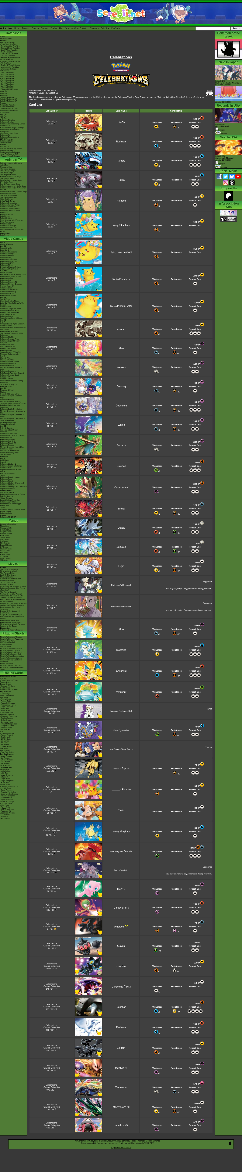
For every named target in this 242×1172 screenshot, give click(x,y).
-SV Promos (5, 758)
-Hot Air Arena (5, 788)
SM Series (4, 560)
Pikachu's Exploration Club (10, 654)
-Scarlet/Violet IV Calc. (9, 109)
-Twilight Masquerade (8, 724)
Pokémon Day (5, 135)
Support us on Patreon (121, 1147)
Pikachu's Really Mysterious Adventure (11, 661)
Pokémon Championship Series (12, 124)
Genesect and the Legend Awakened (10, 608)
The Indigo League (7, 169)
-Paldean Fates (6, 728)
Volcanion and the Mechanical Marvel (12, 618)
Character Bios (6, 167)
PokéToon (4, 212)
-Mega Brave (5, 779)
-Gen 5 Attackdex (7, 80)
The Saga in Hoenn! (8, 175)
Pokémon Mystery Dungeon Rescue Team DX (11, 285)
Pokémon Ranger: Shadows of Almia (12, 416)
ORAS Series (5, 558)
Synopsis (221, 164)
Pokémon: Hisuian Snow (9, 209)
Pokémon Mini (5, 468)
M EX (121, 1107)
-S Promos (4, 817)
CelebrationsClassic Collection (51, 648)
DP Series (4, 547)
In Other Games (6, 496)
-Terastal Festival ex (8, 792)
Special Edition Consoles (10, 500)
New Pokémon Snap (8, 292)
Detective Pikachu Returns (10, 267)
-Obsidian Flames (7, 733)
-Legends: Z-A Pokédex (9, 67)
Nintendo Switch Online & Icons (12, 509)
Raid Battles (5, 688)
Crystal (3, 462)
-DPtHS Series (6, 747)
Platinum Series (6, 549)
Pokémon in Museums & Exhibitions (9, 130)
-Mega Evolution (6, 707)
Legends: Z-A (5, 250)
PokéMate (4, 456)
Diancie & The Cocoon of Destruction (10, 612)
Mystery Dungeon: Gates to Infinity (11, 368)
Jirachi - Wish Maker (8, 583)
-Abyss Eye (4, 769)
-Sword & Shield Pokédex (10, 58)
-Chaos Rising (5, 699)
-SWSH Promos (6, 760)
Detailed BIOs (5, 530)
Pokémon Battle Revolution (11, 409)
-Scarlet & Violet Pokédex (10, 65)
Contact (35, 28)
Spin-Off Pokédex (7, 97)
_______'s (121, 789)
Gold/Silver (4, 460)
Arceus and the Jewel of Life (11, 596)
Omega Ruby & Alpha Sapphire (12, 324)
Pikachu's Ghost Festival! (10, 650)
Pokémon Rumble (7, 400)
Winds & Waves (6, 244)
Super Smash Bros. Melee (10, 470)
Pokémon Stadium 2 (8, 464)
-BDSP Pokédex (6, 59)
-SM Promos (5, 762)
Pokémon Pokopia (7, 254)
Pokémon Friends (7, 256)
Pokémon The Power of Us (11, 622)
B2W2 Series (5, 555)
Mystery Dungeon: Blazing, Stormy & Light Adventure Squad (13, 402)
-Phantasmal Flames (8, 705)
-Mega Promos (6, 756)
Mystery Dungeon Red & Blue (12, 447)
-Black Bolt (4, 709)
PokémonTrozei (6, 449)
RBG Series (4, 536)
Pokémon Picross (7, 345)
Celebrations (51, 121)
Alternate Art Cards (7, 686)
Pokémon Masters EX (8, 261)
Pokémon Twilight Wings (10, 205)
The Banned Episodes (8, 197)
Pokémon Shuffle (7, 337)
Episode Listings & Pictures (11, 163)
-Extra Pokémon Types (9, 680)
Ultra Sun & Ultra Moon (9, 301)
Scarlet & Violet (6, 248)
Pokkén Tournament (8, 348)
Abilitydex (4, 95)
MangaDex (4, 526)
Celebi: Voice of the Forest (10, 579)
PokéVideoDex (6, 218)
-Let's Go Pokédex (7, 56)
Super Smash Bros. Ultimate (11, 318)
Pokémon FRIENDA (8, 517)
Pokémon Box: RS (7, 441)
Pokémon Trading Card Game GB (13, 487)
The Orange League (8, 171)
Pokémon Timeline (7, 120)
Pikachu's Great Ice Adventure (12, 656)
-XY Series (4, 743)
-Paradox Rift (5, 730)
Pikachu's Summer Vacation (11, 637)
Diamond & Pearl (6, 390)
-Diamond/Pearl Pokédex (10, 48)
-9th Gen (3, 114)
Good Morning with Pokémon (11, 220)
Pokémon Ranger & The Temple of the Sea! (12, 589)
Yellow (2, 475)
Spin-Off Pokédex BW (8, 101)
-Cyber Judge (5, 807)
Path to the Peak (6, 214)
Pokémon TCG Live (8, 295)
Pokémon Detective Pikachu (11, 630)
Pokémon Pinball (6, 481)
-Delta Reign (5, 694)
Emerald (3, 432)
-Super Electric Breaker (9, 794)
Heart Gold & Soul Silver (9, 394)
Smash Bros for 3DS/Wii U (10, 352)
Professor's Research (121, 585)
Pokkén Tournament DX (9, 312)
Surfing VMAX (121, 306)
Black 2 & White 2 (7, 360)
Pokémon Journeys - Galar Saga (13, 186)
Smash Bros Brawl (7, 424)
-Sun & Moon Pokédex (9, 54)
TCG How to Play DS (8, 384)
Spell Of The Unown (8, 575)
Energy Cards (5, 684)
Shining (121, 832)
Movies (13, 563)
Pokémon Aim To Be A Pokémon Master (13, 189)
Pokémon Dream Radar (9, 362)
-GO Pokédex (5, 63)
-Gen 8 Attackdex (7, 86)
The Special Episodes (8, 195)
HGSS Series (5, 551)
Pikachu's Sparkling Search (11, 658)
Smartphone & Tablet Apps (10, 504)
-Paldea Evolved (6, 735)
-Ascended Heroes (7, 703)
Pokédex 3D (5, 377)
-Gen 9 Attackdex (7, 88)
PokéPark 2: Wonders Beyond (12, 373)
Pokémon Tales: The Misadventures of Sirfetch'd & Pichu (11, 229)
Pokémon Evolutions (8, 207)
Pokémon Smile (6, 288)
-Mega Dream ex (6, 775)
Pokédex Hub (56, 28)
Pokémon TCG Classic (9, 690)
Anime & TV (13, 159)
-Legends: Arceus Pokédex (10, 61)
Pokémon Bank (6, 326)
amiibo (2, 508)
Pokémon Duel (6, 350)
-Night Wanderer (6, 800)
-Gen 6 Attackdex (7, 82)
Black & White (5, 358)
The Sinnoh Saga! (7, 178)
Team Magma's (121, 851)
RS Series (4, 541)
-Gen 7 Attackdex (7, 84)
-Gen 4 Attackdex (7, 78)
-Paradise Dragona (7, 796)
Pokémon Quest (6, 316)
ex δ (121, 908)
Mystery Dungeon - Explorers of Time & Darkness (12, 419)
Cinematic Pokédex (8, 105)
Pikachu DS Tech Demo (9, 451)
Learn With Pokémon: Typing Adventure (11, 382)
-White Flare (5, 711)
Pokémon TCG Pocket (9, 269)
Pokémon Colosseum (8, 434)
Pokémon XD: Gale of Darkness (13, 436)
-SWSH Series (6, 739)
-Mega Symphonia (7, 781)
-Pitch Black (5, 697)
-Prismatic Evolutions (8, 716)
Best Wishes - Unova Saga (11, 180)
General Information (8, 524)
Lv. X (121, 966)
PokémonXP (5, 126)
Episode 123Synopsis (222, 127)
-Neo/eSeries (5, 750)
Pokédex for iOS (6, 386)
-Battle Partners (6, 790)
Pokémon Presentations (9, 137)
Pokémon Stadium (7, 485)
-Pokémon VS (5, 811)
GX (121, 1125)
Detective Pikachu (7, 314)
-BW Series (4, 745)
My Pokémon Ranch (8, 422)
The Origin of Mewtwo (9, 569)
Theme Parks (5, 143)
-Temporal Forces (7, 726)
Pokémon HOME (6, 278)
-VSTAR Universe (7, 809)
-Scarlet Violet (5, 737)
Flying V (121, 225)
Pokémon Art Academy (9, 331)
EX (121, 1068)
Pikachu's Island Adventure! (11, 652)
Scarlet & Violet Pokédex (76, 28)
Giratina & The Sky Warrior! (11, 594)
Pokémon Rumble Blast (9, 375)
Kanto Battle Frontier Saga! (11, 176)
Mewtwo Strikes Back (8, 571)
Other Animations (7, 222)
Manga (13, 520)
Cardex (3, 103)
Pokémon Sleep (6, 265)
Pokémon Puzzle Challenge (11, 466)
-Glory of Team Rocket (9, 786)
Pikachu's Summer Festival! (11, 648)
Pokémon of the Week (9, 111)
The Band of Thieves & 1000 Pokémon (11, 334)
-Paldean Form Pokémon (10, 156)
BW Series (4, 553)
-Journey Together (7, 714)
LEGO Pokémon (6, 139)
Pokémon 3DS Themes (9, 502)
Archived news (6, 39)
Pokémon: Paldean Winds (10, 211)
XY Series (4, 556)
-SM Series (4, 741)
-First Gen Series (7, 752)
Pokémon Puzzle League (10, 477)
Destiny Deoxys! (6, 584)
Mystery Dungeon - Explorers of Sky (12, 412)
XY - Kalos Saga (6, 182)
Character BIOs (6, 528)
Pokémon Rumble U (8, 365)
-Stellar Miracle (6, 798)
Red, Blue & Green (7, 473)
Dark (121, 730)
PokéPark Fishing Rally (9, 453)
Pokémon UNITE (7, 263)
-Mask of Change (7, 801)
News (2, 37)
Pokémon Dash (6, 437)
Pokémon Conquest (8, 371)
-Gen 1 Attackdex (7, 73)
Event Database (6, 150)
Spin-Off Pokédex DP (8, 99)
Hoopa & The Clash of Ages (11, 615)
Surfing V (121, 279)
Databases (13, 33)
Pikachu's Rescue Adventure (11, 639)
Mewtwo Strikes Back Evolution (12, 624)
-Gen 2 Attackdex (7, 75)
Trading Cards (13, 672)
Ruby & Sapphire (6, 428)
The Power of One (7, 573)
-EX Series (4, 748)
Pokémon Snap (6, 479)
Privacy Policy (129, 1141)
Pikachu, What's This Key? (11, 665)
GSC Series (4, 539)
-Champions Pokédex (8, 69)
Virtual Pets (4, 506)
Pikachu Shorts (13, 633)
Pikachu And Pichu (7, 641)
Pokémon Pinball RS (8, 443)
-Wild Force (4, 805)
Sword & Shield (6, 273)
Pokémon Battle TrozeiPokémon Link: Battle (13, 329)
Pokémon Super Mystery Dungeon (10, 342)
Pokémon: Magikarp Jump (10, 309)
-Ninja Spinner (5, 771)
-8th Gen (3, 116)
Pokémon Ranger (7, 445)
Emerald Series (6, 545)
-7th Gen (3, 118)
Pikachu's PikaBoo (7, 643)
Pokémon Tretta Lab (8, 364)
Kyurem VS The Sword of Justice (13, 603)
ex (121, 889)
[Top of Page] (230, 1143)
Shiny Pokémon (6, 199)
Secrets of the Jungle (8, 626)
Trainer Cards (5, 682)
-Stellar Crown (5, 720)
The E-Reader (5, 455)
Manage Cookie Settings (149, 1141)
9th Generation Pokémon (10, 152)
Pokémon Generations (9, 203)
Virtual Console (6, 498)
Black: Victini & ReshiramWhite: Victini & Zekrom (12, 600)
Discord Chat (5, 147)
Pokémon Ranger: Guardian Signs (11, 397)
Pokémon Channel (7, 439)
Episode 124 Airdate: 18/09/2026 (224, 158)
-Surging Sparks (6, 718)
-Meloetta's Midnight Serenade (12, 605)
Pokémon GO (5, 258)
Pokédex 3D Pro (6, 379)
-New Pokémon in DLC (9, 154)
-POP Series (5, 765)
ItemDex (3, 92)
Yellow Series (5, 537)
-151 (2, 731)
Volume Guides (6, 534)
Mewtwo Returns (7, 577)
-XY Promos (5, 764)
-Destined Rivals (6, 712)
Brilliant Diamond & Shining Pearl (13, 275)
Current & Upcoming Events (11, 148)
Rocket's (121, 768)
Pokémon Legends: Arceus (10, 276)
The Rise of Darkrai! (8, 592)
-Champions (5, 112)
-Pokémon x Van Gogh (9, 133)
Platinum (3, 392)
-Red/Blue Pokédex (7, 42)
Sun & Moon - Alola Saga (10, 184)
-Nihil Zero (4, 773)
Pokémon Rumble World (9, 339)
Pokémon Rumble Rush (9, 311)
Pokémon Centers (7, 122)
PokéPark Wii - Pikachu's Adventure (10, 406)
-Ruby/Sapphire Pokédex (10, 46)
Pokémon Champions (8, 252)
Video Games (13, 238)
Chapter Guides (6, 532)
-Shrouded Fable (6, 722)
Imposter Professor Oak (121, 711)
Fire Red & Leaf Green (9, 430)
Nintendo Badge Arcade (9, 354)
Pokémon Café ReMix (9, 259)
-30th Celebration (7, 695)
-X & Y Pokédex (6, 52)
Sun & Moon (5, 299)
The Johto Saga (6, 173)
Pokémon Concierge (8, 226)
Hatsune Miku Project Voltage (12, 128)
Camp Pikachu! (6, 645)
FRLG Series (5, 543)
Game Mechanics (7, 107)
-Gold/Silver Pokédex (8, 44)
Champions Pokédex (99, 28)
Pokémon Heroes (7, 581)
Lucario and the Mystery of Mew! (13, 586)
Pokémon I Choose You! (9, 620)
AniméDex (4, 165)
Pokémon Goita (6, 513)
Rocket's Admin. (121, 870)
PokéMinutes (5, 216)
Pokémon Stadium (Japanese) (12, 483)
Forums (25, 28)
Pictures (224, 134)
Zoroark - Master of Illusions (11, 598)
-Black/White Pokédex (9, 50)
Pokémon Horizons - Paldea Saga (13, 192)
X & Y (2, 322)
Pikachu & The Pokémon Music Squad (12, 668)
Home (17, 28)
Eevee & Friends (6, 664)
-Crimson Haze (6, 803)
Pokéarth (115, 28)
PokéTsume (4, 235)
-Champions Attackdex (9, 90)
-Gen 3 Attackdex (7, 76)
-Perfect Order (5, 701)
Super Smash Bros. (8, 489)
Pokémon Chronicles (8, 194)
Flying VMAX (121, 252)
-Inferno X (4, 777)
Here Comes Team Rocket (121, 749)
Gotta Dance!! (5, 647)
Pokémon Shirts (6, 141)
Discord (44, 28)
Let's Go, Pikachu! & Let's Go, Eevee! (12, 304)
